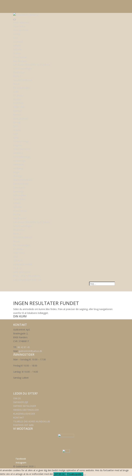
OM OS (17, 398)
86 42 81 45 (24, 347)
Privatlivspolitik (74, 474)
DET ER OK (60, 474)
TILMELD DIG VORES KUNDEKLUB (31, 421)
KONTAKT (18, 417)
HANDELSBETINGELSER (26, 409)
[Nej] (84, 474)
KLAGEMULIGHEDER (24, 413)
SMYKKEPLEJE (20, 402)
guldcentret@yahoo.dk (30, 351)
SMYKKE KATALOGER (24, 405)
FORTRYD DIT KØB (23, 425)
